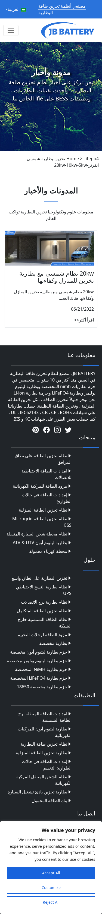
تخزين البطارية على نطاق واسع (39, 578)
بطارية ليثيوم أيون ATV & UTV (40, 543)
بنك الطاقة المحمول (49, 800)
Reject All (51, 902)
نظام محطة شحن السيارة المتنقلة (37, 534)
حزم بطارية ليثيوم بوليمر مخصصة (37, 661)
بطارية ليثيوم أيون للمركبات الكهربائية (45, 732)
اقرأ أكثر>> (84, 320)
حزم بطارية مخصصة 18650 (42, 687)
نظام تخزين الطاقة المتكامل (42, 611)
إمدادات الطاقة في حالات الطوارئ (47, 498)
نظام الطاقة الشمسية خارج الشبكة (45, 622)
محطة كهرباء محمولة (48, 551)
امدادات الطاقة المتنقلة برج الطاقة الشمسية (45, 717)
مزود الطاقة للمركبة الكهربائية (40, 486)
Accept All (51, 872)
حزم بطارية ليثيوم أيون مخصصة (38, 652)
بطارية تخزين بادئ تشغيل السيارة (37, 792)
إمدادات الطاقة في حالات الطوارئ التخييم (47, 764)
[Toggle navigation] (10, 30)
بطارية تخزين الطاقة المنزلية (41, 753)
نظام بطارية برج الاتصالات (44, 602)
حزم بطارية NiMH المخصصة (41, 669)
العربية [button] (14, 9)
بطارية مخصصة (53, 643)
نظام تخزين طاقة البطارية (44, 744)
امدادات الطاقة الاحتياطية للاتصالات (46, 474)
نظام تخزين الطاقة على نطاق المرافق (43, 459)
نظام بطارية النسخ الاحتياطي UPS (44, 590)
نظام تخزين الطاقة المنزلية (43, 510)
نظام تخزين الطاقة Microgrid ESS (42, 522)
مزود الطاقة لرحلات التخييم (42, 635)
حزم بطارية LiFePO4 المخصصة (38, 678)
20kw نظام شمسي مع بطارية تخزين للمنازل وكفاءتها (56, 276)
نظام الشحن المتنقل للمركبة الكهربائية (44, 780)
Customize (51, 887)
